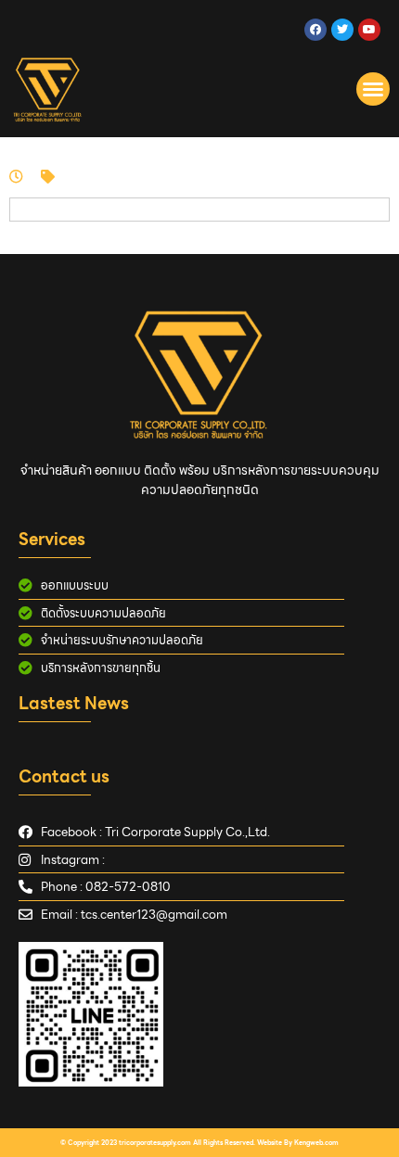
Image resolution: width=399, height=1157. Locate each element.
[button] (373, 89)
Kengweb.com (316, 1143)
